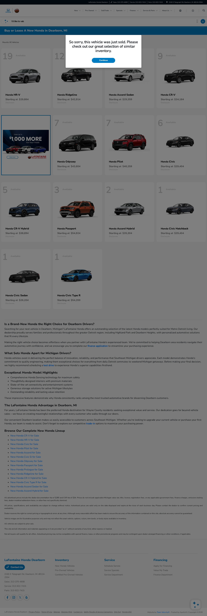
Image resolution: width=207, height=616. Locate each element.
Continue (103, 60)
